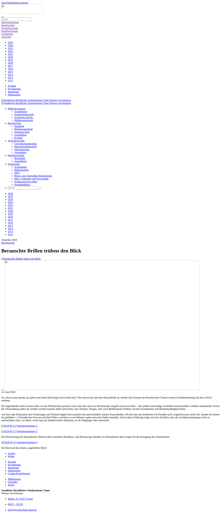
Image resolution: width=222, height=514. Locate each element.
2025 (10, 196)
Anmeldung (20, 135)
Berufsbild (19, 158)
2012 (10, 80)
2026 (10, 42)
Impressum (13, 91)
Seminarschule (21, 132)
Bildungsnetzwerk (23, 120)
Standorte (19, 126)
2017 (10, 65)
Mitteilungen (14, 479)
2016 (10, 68)
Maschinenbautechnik (25, 146)
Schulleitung (20, 111)
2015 (10, 71)
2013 (10, 77)
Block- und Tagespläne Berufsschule (33, 175)
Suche (11, 484)
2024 (10, 45)
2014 (10, 74)
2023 (10, 48)
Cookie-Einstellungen (19, 473)
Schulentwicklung (23, 117)
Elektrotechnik (21, 149)
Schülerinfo (7, 34)
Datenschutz (14, 94)
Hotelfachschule (9, 31)
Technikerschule (9, 28)
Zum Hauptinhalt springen (14, 2)
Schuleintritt (20, 167)
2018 (10, 62)
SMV (17, 172)
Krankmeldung (22, 184)
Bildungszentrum (10, 22)
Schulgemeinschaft (24, 114)
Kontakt (12, 86)
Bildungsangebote (23, 129)
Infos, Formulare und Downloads (31, 178)
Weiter (11, 456)
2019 (10, 60)
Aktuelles (6, 37)
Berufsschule (8, 25)
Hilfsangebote (21, 170)
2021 (10, 54)
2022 (10, 51)
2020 (10, 57)
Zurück (11, 453)
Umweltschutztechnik (25, 143)
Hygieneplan (14, 88)
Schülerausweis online (25, 181)
